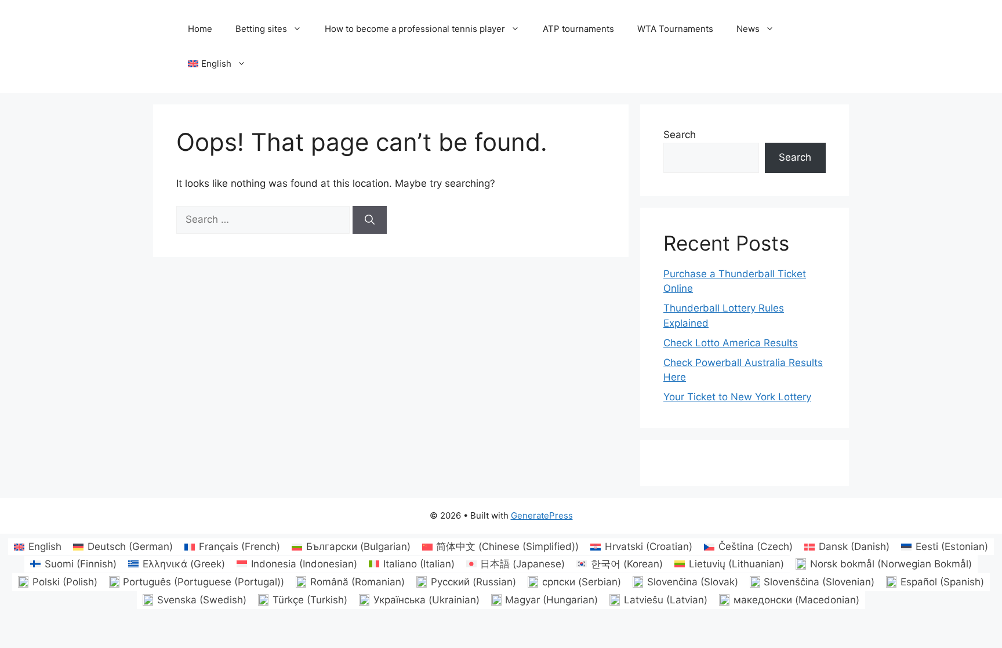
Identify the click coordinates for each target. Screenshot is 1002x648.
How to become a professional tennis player (415, 28)
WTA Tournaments (675, 28)
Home (200, 28)
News (748, 28)
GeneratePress (542, 515)
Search (679, 134)
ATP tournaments (578, 28)
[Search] (370, 220)
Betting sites (261, 28)
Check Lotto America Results (730, 343)
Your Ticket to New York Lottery (737, 397)
